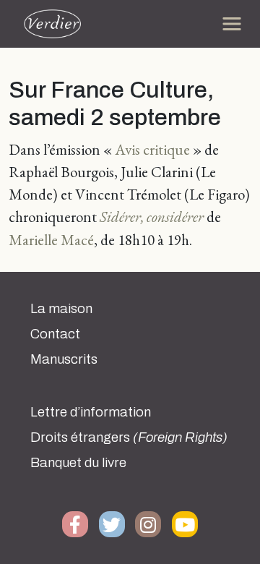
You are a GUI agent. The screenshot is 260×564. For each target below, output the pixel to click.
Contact (55, 334)
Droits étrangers (129, 437)
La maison (61, 309)
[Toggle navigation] (231, 24)
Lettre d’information (90, 412)
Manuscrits (64, 359)
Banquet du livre (78, 463)
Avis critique (154, 149)
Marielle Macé (51, 239)
